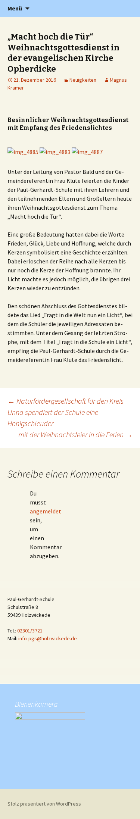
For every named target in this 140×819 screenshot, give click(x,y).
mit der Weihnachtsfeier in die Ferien (75, 434)
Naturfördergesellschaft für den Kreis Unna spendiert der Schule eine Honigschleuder (65, 412)
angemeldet (45, 511)
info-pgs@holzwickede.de (47, 638)
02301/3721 (30, 630)
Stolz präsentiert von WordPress (44, 803)
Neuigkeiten (82, 79)
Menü (14, 8)
